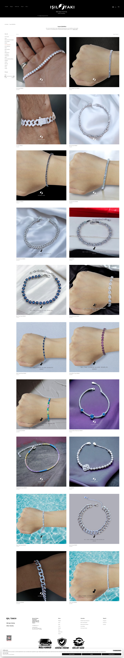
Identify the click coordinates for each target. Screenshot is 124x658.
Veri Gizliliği (83, 626)
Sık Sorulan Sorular (84, 628)
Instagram (104, 620)
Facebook (104, 622)
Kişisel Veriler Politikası (84, 624)
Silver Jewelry (10, 625)
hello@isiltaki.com (35, 625)
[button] (119, 6)
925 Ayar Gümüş (10, 623)
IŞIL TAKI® (11, 618)
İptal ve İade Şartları (84, 622)
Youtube (104, 624)
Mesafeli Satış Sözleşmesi (85, 620)
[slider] (5, 76)
